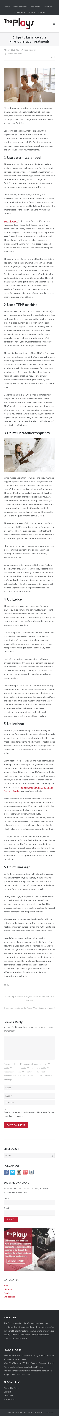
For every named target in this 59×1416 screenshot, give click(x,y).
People (7, 1293)
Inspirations (35, 6)
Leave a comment (14, 53)
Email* (7, 1208)
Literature (48, 6)
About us (31, 12)
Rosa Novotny (30, 50)
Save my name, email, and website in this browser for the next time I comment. (29, 1114)
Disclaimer (8, 1395)
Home (7, 6)
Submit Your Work (20, 6)
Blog (9, 985)
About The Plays (11, 1388)
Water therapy (11, 221)
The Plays (10, 1412)
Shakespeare (19, 12)
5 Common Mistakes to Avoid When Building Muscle (29, 1008)
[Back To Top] (51, 1408)
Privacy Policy (10, 1399)
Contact (41, 12)
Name (6, 1198)
